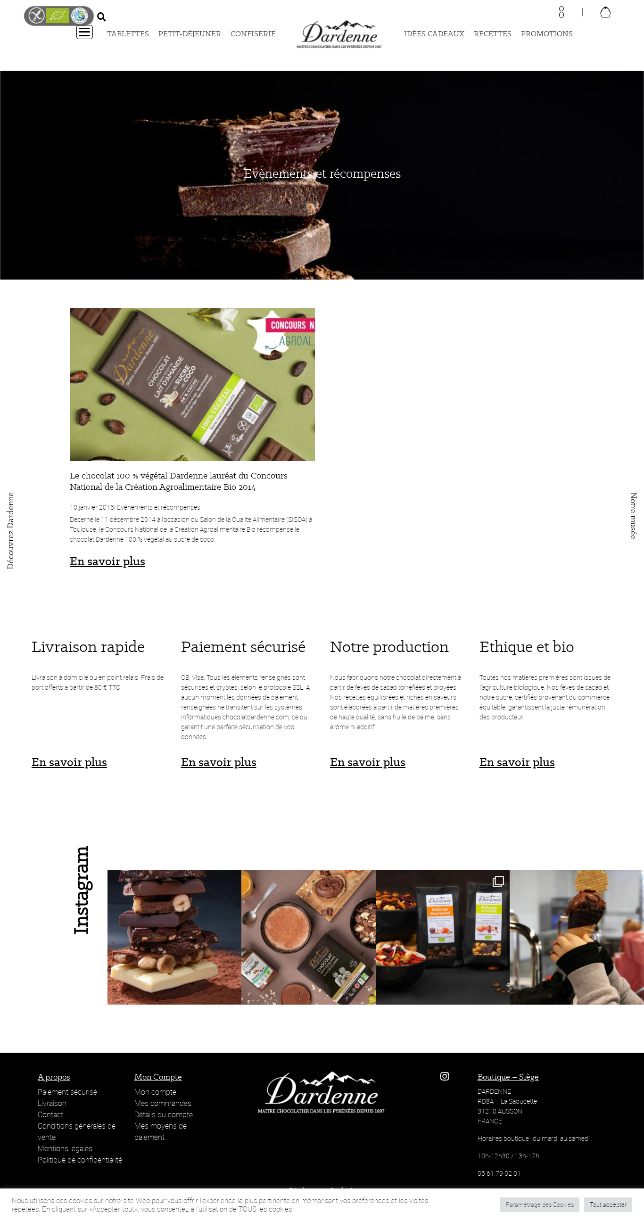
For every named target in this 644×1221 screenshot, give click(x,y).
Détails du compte (163, 1114)
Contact (50, 1114)
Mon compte (155, 1092)
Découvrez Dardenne (10, 530)
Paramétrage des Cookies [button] (540, 1204)
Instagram (80, 890)
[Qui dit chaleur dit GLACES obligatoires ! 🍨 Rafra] (577, 937)
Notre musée (633, 515)
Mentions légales (65, 1148)
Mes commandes (162, 1103)
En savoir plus (107, 561)
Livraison (52, 1103)
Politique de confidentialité (80, 1160)
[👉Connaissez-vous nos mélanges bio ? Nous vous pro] (443, 937)
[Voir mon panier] (605, 11)
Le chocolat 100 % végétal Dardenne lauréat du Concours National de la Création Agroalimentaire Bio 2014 (179, 481)
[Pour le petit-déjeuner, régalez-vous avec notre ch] (308, 937)
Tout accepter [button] (608, 1204)
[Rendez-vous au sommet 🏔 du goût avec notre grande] (174, 937)
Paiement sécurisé (67, 1092)
